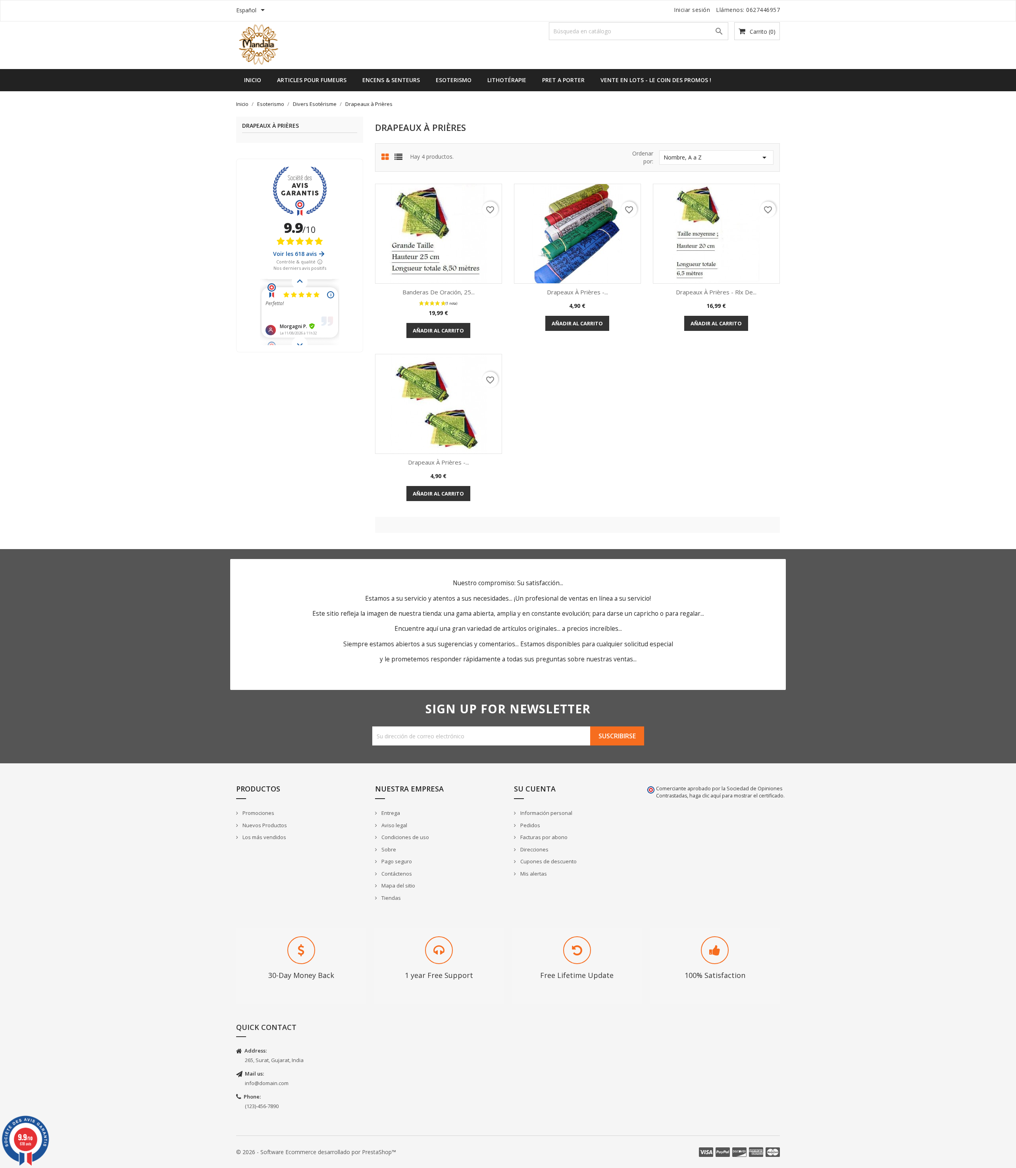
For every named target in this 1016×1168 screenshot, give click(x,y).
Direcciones (533, 849)
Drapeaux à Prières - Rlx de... (716, 292)
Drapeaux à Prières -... (577, 292)
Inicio (252, 80)
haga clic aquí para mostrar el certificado (736, 795)
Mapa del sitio (397, 885)
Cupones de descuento (548, 861)
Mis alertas (533, 873)
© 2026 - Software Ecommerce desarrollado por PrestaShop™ (316, 1152)
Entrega (390, 812)
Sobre (388, 849)
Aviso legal (393, 825)
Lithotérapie (506, 80)
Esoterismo (453, 80)
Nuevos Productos (264, 825)
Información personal (545, 812)
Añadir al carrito (438, 330)
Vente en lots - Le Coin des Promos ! (655, 80)
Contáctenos (396, 873)
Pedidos (529, 825)
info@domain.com (267, 1083)
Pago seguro (396, 861)
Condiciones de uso (404, 837)
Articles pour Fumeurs (311, 80)
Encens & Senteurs (391, 80)
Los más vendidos (263, 837)
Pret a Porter (563, 80)
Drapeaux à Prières (270, 126)
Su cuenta (535, 788)
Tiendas (390, 897)
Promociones (257, 812)
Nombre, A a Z (716, 157)
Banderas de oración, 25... (438, 292)
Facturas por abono (543, 837)
